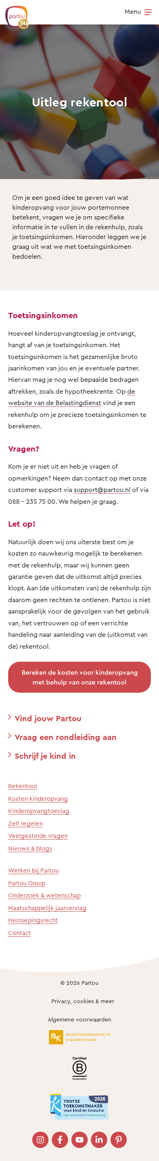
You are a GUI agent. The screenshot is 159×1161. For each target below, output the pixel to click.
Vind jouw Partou (48, 718)
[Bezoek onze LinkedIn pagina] (99, 1140)
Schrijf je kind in (45, 756)
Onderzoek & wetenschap (44, 895)
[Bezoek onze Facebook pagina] (60, 1140)
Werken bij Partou (33, 870)
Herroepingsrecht (33, 920)
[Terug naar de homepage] (13, 13)
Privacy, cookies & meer (82, 1000)
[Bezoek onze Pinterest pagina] (118, 1140)
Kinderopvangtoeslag (38, 811)
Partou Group (26, 883)
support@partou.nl (102, 489)
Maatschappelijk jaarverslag (47, 908)
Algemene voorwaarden (79, 1019)
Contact (19, 933)
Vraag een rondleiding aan (66, 737)
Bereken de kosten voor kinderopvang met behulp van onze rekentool (80, 677)
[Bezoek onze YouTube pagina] (79, 1140)
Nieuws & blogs (30, 848)
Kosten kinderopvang (38, 798)
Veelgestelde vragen (38, 836)
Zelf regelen (25, 823)
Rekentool (22, 786)
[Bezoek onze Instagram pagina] (40, 1140)
